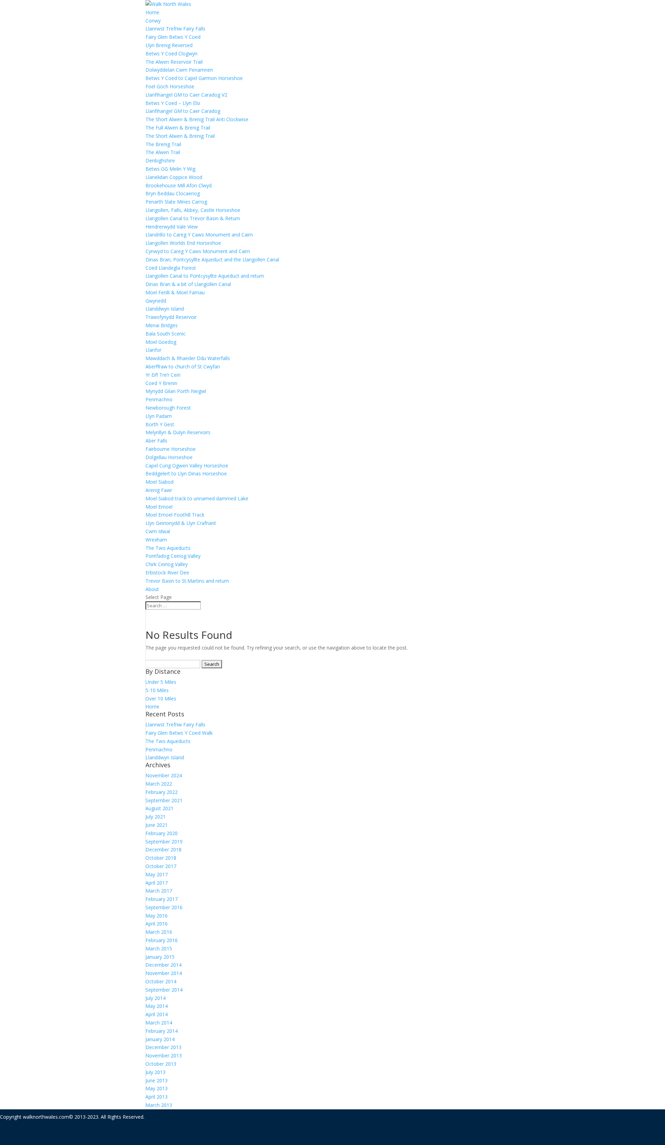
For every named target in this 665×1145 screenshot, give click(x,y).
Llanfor (153, 350)
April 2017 (156, 882)
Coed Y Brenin (161, 383)
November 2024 (163, 775)
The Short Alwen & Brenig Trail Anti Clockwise (196, 119)
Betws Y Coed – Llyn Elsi (172, 103)
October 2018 (160, 858)
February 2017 (161, 899)
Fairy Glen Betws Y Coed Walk (179, 733)
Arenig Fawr (158, 490)
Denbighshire (160, 160)
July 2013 (155, 1072)
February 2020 (161, 833)
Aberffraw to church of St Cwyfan (182, 366)
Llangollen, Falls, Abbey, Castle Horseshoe (192, 210)
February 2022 (161, 792)
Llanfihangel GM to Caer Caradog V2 (186, 94)
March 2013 (158, 1105)
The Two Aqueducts (167, 548)
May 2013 (156, 1088)
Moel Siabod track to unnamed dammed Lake (196, 498)
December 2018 (163, 849)
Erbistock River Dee (167, 572)
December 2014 (163, 964)
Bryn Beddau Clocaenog (172, 193)
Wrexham (156, 539)
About (152, 589)
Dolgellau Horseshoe (169, 457)
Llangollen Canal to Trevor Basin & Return (192, 218)
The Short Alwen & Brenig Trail (180, 136)
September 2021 (164, 800)
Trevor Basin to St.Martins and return (187, 581)
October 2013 (160, 1064)
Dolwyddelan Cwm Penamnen (179, 69)
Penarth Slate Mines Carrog (176, 201)
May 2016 (156, 915)
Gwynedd (155, 300)
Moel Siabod (159, 481)
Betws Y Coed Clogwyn (171, 53)
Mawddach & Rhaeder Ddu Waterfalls (187, 358)
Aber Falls (156, 440)
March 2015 (158, 948)
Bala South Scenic (165, 333)
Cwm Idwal (157, 531)
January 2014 (160, 1039)
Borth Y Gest (159, 424)
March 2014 (158, 1022)
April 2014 (156, 1014)
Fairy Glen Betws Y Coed (173, 37)
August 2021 (159, 808)
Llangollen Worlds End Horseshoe (183, 243)
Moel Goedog (160, 342)
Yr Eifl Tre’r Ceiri (162, 375)
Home (152, 12)
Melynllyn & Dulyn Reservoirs (178, 432)
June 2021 (156, 825)
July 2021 (155, 816)
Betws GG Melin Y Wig (170, 169)
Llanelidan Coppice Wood (173, 177)
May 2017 (156, 874)
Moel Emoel (158, 506)
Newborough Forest (168, 407)
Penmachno (158, 399)
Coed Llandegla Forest (170, 268)
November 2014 (163, 973)
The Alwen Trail (162, 152)
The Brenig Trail (163, 144)
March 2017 (158, 890)
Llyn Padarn (158, 416)
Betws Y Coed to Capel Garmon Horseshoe (194, 78)
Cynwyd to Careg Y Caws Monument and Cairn (197, 251)
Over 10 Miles (160, 698)
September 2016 (164, 907)
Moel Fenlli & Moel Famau (175, 292)
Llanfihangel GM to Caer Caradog (182, 111)
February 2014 (161, 1031)
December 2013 (163, 1047)
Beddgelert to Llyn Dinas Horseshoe (186, 473)
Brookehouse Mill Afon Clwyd (178, 185)
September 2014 (164, 989)
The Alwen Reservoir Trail (174, 62)
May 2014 (156, 1006)
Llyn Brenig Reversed (169, 45)
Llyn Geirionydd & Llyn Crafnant (180, 523)
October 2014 (160, 981)
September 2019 (164, 841)
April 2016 (156, 923)
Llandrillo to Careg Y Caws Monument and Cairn (199, 234)
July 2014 (155, 998)
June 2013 (156, 1080)
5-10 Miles (157, 690)
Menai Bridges (161, 325)
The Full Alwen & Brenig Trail (177, 127)
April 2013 (156, 1096)
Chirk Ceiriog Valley (166, 564)
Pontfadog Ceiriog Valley (173, 556)
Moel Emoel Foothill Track (174, 514)
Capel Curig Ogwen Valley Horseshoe (186, 465)
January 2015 (160, 957)
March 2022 (158, 783)
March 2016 (158, 932)
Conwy (153, 20)
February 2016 (161, 940)
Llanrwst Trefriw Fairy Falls (175, 28)
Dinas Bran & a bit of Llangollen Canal (188, 284)
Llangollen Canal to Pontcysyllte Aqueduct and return (204, 275)
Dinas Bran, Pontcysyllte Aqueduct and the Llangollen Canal (212, 259)
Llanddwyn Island (164, 308)
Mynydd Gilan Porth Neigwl (175, 391)
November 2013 (163, 1055)
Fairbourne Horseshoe (170, 449)
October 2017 (160, 866)
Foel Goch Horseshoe (169, 86)
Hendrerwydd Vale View (171, 226)
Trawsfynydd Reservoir (171, 317)
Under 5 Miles (160, 682)
